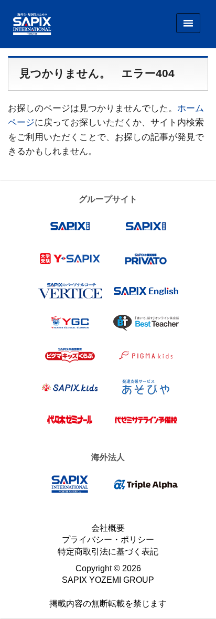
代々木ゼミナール (70, 420)
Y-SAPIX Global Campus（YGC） (70, 323)
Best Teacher (146, 323)
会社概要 (108, 528)
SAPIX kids (70, 387)
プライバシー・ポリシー (108, 539)
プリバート (146, 259)
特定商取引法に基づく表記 (108, 551)
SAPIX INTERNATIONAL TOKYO (28, 24)
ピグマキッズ (146, 355)
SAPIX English (146, 291)
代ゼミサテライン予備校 (146, 420)
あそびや (146, 387)
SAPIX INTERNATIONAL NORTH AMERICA (70, 484)
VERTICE (70, 291)
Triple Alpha (146, 484)
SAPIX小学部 (70, 226)
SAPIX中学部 (146, 226)
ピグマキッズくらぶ (70, 355)
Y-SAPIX (70, 259)
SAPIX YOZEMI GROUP (108, 579)
